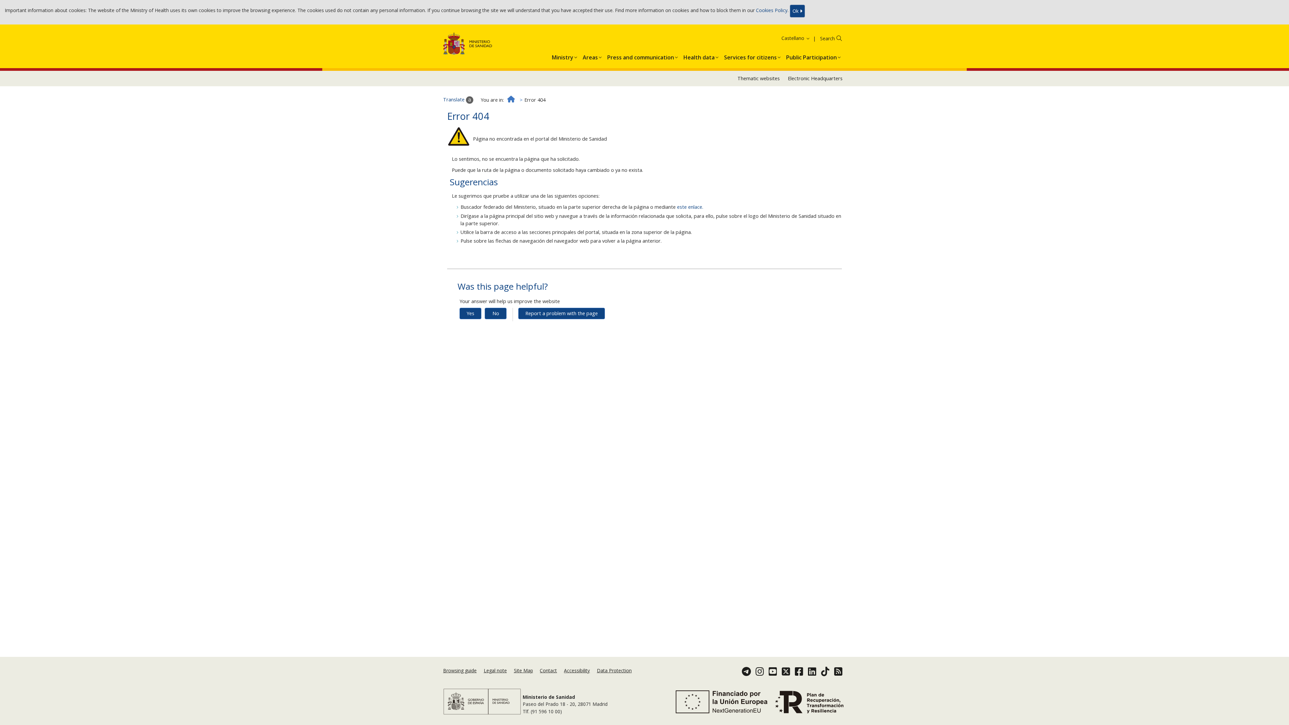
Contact (548, 670)
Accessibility (577, 670)
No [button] (495, 313)
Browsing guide (460, 670)
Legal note (495, 670)
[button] (787, 38)
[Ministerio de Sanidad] (467, 44)
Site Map (523, 670)
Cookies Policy (771, 10)
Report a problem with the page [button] (561, 313)
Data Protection (614, 670)
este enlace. (690, 207)
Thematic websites (758, 78)
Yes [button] (470, 313)
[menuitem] (562, 56)
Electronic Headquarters (815, 78)
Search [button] (827, 38)
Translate (454, 99)
